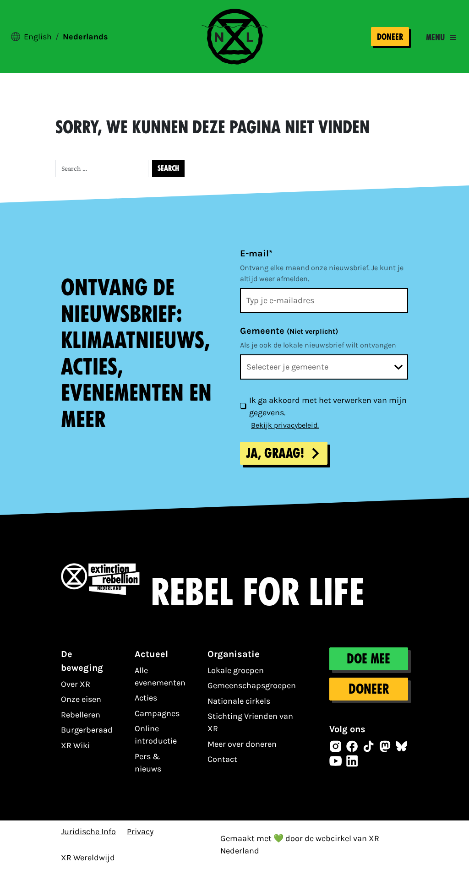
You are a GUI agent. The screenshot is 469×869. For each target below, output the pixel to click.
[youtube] (335, 761)
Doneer (390, 37)
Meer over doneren (242, 744)
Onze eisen (81, 699)
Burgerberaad (87, 730)
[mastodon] (385, 746)
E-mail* (256, 253)
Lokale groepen (235, 670)
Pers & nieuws (148, 762)
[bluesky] (401, 746)
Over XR (75, 684)
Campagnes (157, 713)
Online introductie (156, 734)
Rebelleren (80, 715)
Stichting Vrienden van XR (250, 722)
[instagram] (335, 746)
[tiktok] (368, 746)
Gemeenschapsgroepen (251, 685)
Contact (222, 759)
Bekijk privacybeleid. (285, 425)
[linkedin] (352, 761)
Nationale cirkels (238, 701)
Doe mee (369, 659)
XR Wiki (75, 745)
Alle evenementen (160, 676)
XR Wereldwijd (88, 858)
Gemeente (289, 331)
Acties (146, 698)
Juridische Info (88, 831)
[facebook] (352, 746)
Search (168, 168)
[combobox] (324, 367)
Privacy (140, 831)
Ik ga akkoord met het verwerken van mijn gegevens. (328, 406)
